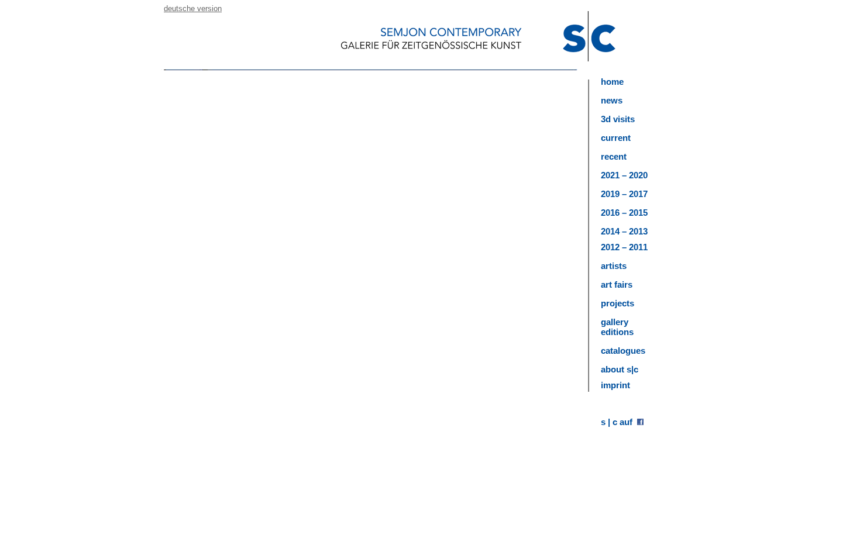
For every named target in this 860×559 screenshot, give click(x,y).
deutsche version (193, 8)
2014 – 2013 (624, 231)
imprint (615, 385)
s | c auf (619, 422)
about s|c (619, 369)
